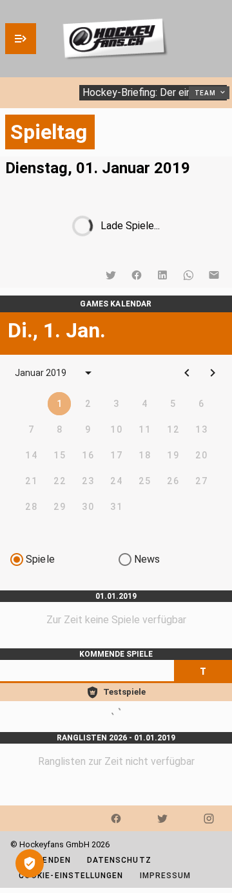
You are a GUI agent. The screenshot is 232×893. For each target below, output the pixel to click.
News (147, 559)
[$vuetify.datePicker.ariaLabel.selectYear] (88, 372)
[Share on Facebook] (137, 275)
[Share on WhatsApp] (188, 275)
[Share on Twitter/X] (111, 275)
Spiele (40, 559)
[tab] (203, 671)
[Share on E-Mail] (214, 275)
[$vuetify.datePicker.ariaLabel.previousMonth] (186, 372)
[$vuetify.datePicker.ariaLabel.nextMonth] (212, 372)
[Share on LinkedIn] (162, 275)
